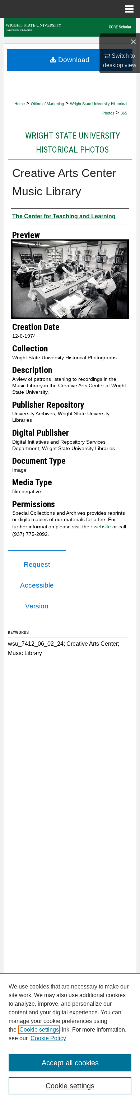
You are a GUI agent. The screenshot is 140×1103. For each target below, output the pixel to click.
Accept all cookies (70, 1063)
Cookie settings (39, 1030)
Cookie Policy (48, 1038)
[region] (70, 1038)
